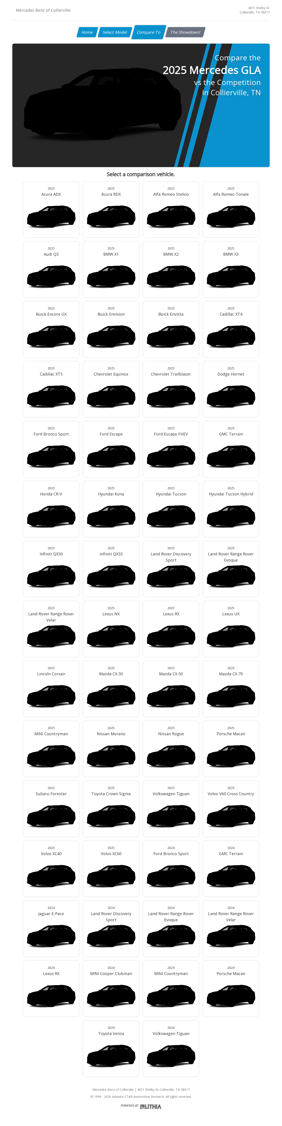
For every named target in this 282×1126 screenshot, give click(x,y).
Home (87, 32)
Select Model (115, 32)
